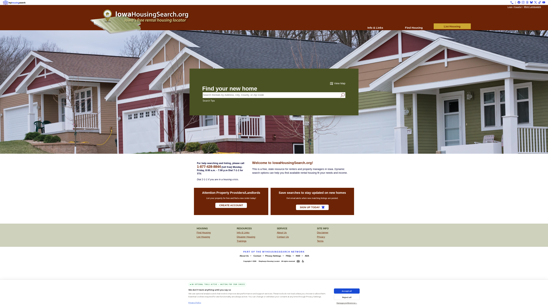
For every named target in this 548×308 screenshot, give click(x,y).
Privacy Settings (273, 256)
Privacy (321, 237)
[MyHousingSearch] (14, 2)
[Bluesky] (531, 2)
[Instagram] (523, 2)
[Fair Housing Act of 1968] (298, 261)
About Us (282, 232)
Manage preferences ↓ (347, 303)
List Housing (452, 26)
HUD (297, 256)
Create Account (231, 205)
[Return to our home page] (140, 33)
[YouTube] (543, 2)
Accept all (347, 291)
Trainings (241, 241)
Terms (320, 241)
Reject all (346, 297)
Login (509, 7)
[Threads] (527, 2)
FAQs (288, 256)
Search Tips (209, 101)
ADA (306, 256)
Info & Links (375, 27)
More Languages (532, 7)
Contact (257, 256)
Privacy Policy (194, 302)
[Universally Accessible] (303, 261)
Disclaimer (322, 232)
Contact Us (283, 237)
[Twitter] (535, 2)
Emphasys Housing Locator (269, 261)
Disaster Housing (246, 237)
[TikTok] (539, 2)
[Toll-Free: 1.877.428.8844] (512, 2)
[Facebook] (519, 2)
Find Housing (414, 27)
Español (517, 7)
